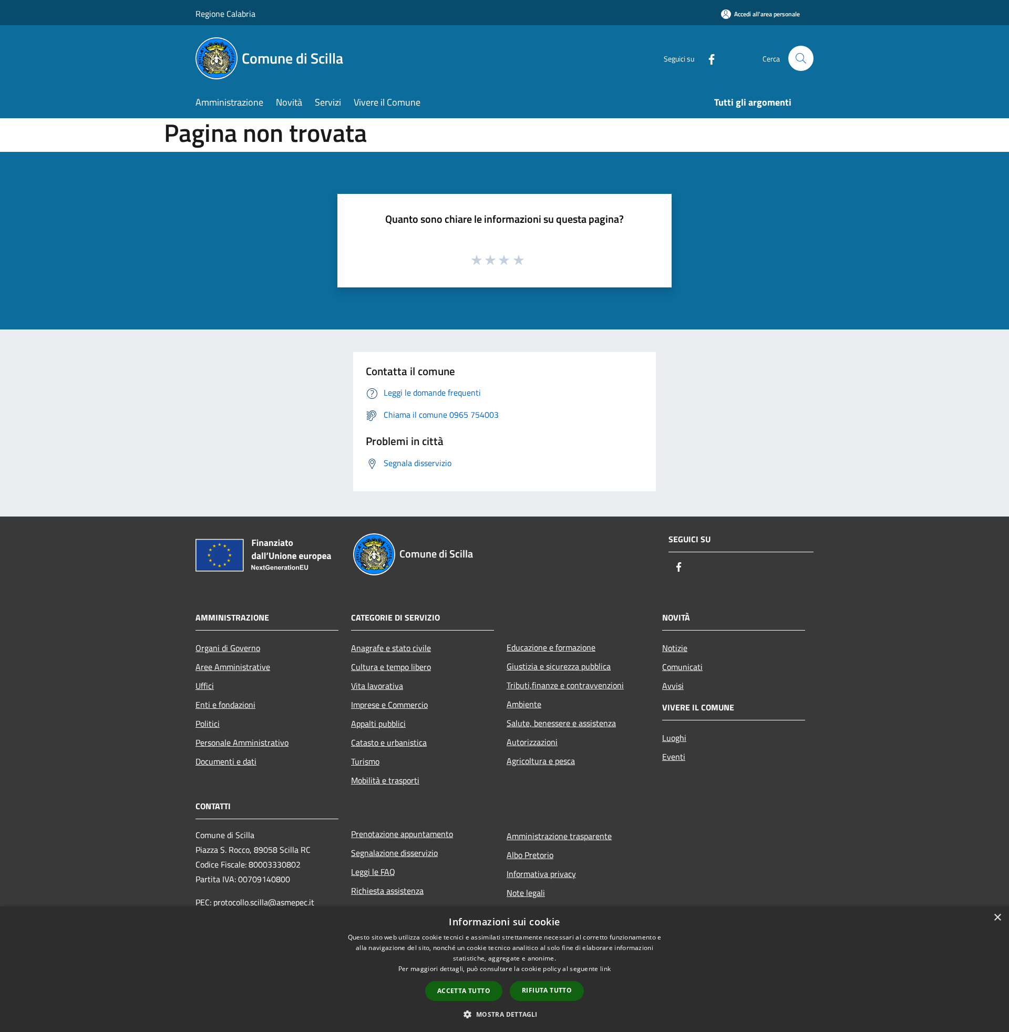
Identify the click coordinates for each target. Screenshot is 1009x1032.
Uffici (204, 685)
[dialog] (504, 969)
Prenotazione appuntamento (402, 834)
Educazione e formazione (551, 647)
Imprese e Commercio (389, 704)
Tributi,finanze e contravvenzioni (565, 685)
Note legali (526, 892)
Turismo (365, 761)
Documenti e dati (225, 761)
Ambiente (524, 704)
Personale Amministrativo (242, 742)
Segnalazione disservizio (394, 853)
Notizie (674, 648)
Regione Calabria (225, 13)
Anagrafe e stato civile (391, 648)
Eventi (673, 756)
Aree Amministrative (232, 667)
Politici (207, 723)
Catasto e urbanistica (389, 742)
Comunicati (682, 667)
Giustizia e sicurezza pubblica (559, 666)
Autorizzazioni (532, 742)
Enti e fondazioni (225, 704)
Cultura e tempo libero (391, 667)
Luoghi (674, 737)
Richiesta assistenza (387, 890)
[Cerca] (801, 58)
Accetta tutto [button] (463, 990)
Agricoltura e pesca (541, 761)
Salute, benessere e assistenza (561, 723)
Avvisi (673, 685)
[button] (504, 1014)
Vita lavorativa (377, 685)
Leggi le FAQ (373, 871)
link (605, 968)
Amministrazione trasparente (559, 836)
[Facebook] (707, 58)
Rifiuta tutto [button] (547, 990)
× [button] (997, 918)
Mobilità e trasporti (385, 780)
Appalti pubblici (378, 723)
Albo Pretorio (530, 855)
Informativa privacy (541, 874)
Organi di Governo (227, 648)
